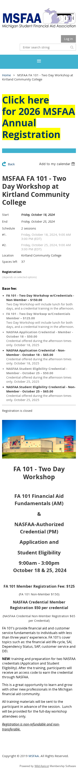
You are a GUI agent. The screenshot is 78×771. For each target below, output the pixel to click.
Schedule (8, 228)
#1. (4, 235)
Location (8, 255)
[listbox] (57, 163)
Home (6, 75)
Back (11, 164)
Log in (68, 39)
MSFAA (33, 756)
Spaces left (9, 262)
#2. (4, 245)
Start (5, 215)
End (4, 221)
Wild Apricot (42, 766)
